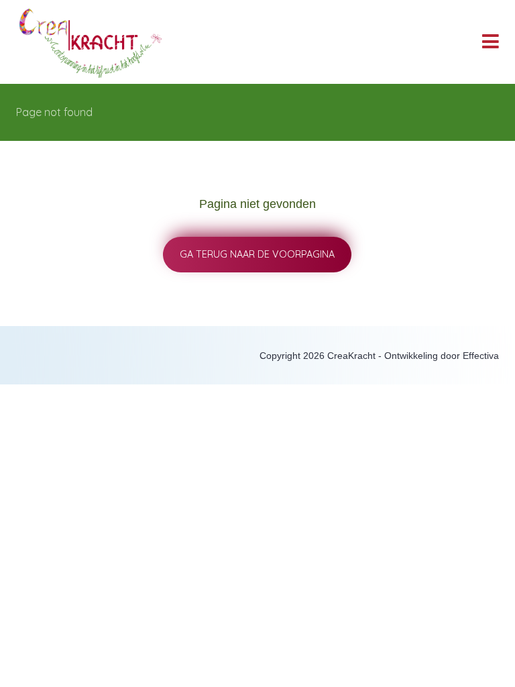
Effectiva (481, 356)
